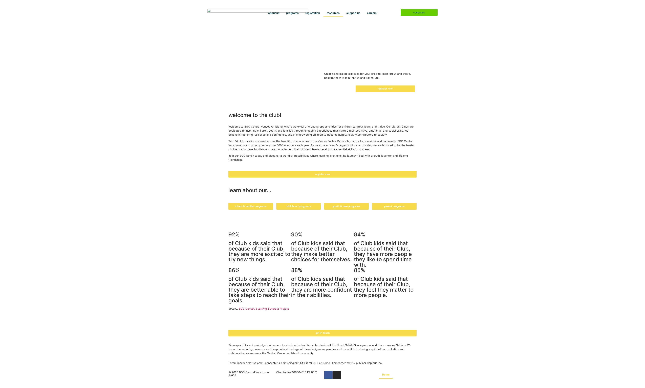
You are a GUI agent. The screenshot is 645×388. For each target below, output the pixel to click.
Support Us (353, 13)
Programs (292, 13)
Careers (372, 13)
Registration (312, 13)
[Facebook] (328, 375)
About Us (274, 13)
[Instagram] (337, 375)
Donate (405, 382)
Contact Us (386, 382)
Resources (333, 13)
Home (386, 374)
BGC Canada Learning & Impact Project (264, 308)
